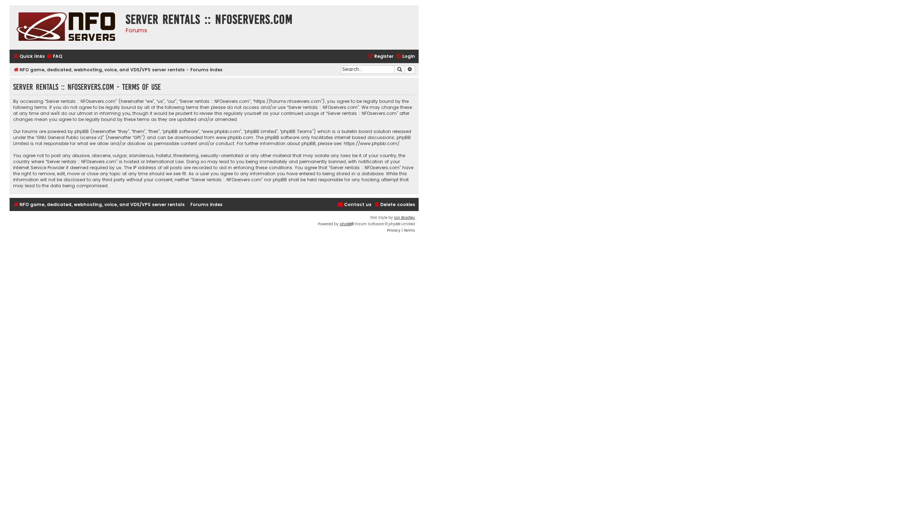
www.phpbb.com (234, 137)
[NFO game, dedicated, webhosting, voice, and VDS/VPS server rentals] (65, 27)
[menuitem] (54, 56)
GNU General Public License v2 (70, 137)
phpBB (346, 224)
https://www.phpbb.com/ (371, 143)
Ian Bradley (404, 217)
